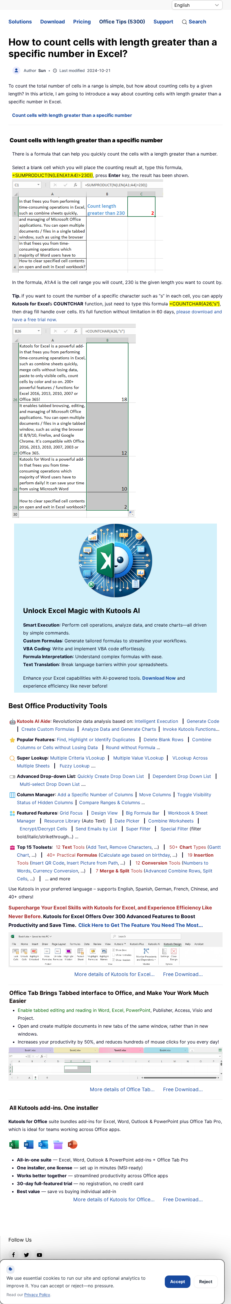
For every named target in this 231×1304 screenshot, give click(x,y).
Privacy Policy (37, 1294)
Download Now (159, 678)
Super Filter (138, 829)
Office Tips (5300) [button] (122, 22)
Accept (177, 1281)
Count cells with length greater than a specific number (72, 115)
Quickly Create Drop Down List (110, 776)
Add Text (97, 847)
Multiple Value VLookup (138, 758)
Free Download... (183, 974)
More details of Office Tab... (122, 1089)
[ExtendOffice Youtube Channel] (39, 1254)
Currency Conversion (55, 871)
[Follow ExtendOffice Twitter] (26, 1254)
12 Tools (70, 847)
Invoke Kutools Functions (189, 729)
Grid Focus (71, 813)
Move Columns (155, 794)
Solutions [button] (20, 22)
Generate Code (203, 721)
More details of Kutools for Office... (114, 1199)
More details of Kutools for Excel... (114, 974)
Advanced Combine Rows (172, 871)
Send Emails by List (96, 829)
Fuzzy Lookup (75, 766)
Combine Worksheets (171, 821)
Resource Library (62, 821)
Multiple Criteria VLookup (77, 758)
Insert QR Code (48, 863)
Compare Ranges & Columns (109, 802)
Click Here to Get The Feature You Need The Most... (140, 925)
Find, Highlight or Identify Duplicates (96, 739)
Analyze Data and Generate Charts (119, 729)
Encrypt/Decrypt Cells (43, 829)
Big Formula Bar (142, 813)
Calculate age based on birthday (135, 855)
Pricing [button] (82, 22)
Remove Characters (131, 847)
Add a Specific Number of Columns (95, 794)
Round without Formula (130, 747)
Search (197, 22)
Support (163, 22)
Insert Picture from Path (92, 863)
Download (52, 22)
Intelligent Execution (156, 721)
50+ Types (187, 847)
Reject (205, 1281)
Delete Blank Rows (163, 739)
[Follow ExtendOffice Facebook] (13, 1254)
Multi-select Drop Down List (50, 784)
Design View (104, 813)
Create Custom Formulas (47, 729)
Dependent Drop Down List (182, 776)
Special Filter (174, 829)
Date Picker (127, 821)
